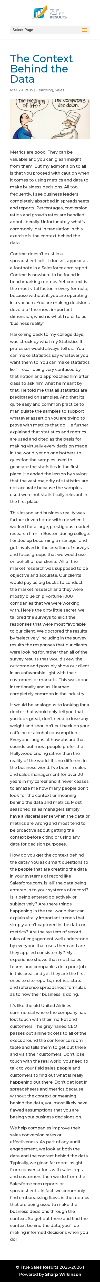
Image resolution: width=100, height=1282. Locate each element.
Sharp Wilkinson (63, 1274)
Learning (44, 90)
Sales (60, 90)
